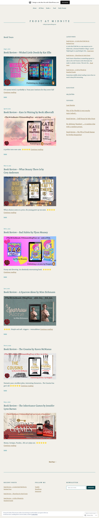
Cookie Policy (34, 514)
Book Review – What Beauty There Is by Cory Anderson (24, 171)
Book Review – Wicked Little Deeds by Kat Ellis (27, 52)
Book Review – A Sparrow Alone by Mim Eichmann (29, 292)
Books (5, 97)
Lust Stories (70, 105)
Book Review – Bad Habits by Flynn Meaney (26, 232)
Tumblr (37, 487)
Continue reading (10, 92)
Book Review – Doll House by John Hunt (80, 118)
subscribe (91, 487)
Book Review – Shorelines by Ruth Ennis (78, 55)
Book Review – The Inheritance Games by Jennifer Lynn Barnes (29, 407)
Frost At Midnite (50, 21)
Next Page (52, 462)
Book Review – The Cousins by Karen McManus (27, 349)
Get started (65, 2)
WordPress (38, 489)
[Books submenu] (50, 8)
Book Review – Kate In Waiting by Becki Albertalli (29, 112)
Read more (90, 51)
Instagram (38, 491)
